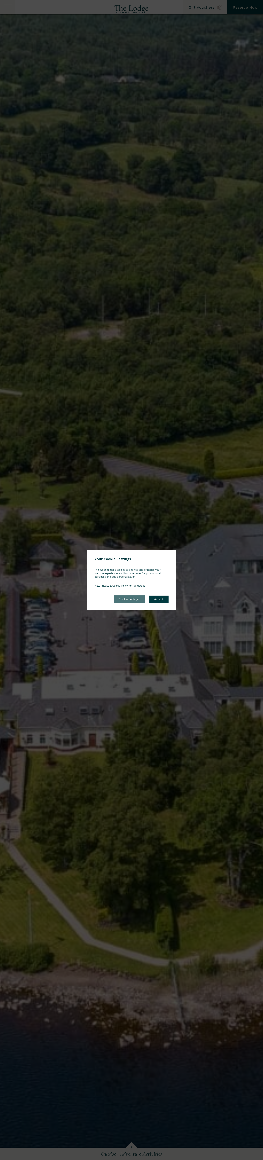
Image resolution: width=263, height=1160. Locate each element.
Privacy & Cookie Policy (114, 585)
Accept (158, 599)
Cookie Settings (129, 599)
